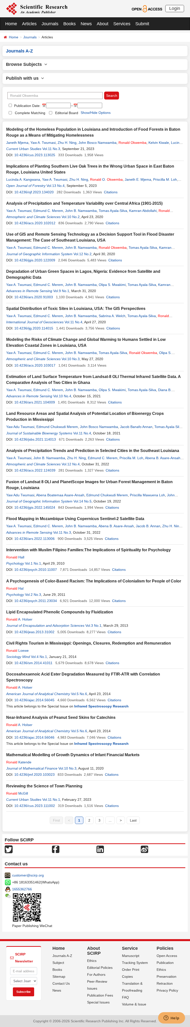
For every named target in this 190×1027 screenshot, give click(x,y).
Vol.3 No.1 (93, 625)
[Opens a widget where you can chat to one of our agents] (171, 1018)
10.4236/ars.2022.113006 (34, 539)
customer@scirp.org (28, 875)
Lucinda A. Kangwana (23, 179)
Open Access (167, 956)
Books (69, 23)
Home (11, 23)
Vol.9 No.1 (61, 291)
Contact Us (61, 983)
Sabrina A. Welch (112, 316)
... (110, 820)
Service (130, 948)
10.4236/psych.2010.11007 (35, 570)
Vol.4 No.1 (39, 657)
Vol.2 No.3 (33, 595)
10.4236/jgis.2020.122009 (34, 260)
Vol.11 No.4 (73, 322)
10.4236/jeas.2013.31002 (34, 632)
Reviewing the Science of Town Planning (44, 786)
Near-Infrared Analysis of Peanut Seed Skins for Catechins (61, 717)
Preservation (166, 976)
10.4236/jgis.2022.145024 (34, 507)
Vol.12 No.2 (82, 254)
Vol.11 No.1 (51, 800)
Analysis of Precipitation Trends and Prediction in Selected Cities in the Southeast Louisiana (92, 451)
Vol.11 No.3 (51, 149)
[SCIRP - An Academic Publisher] (37, 8)
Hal (15, 588)
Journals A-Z (62, 956)
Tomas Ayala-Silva (113, 211)
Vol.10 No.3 (71, 359)
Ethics (91, 961)
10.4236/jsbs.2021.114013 (35, 439)
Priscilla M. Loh (165, 179)
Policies (165, 948)
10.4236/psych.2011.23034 (35, 601)
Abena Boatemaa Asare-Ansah (60, 495)
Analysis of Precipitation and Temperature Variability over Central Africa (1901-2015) (84, 203)
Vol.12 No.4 (71, 464)
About (102, 23)
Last (133, 820)
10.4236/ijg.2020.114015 (33, 328)
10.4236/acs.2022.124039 (34, 470)
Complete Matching (30, 113)
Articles (29, 23)
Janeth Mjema (17, 143)
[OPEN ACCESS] (146, 8)
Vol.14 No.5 (82, 501)
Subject (58, 963)
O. (106, 179)
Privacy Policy (167, 990)
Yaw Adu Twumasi (20, 427)
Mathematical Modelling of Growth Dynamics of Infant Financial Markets (73, 755)
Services (121, 23)
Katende (18, 762)
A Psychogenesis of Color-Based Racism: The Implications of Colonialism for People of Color (93, 581)
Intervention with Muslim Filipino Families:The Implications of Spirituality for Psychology (88, 550)
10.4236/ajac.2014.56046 (34, 737)
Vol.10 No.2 (71, 217)
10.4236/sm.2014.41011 (33, 663)
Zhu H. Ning (67, 143)
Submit (142, 23)
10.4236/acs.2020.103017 (34, 365)
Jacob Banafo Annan (136, 427)
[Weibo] (144, 849)
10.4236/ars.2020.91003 (33, 297)
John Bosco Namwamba (97, 143)
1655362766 (22, 889)
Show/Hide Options (96, 113)
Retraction (165, 983)
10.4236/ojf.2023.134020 (34, 192)
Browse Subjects (25, 64)
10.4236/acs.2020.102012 (34, 223)
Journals (50, 23)
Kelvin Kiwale (158, 143)
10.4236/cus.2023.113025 (34, 155)
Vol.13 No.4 (56, 186)
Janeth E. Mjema (138, 179)
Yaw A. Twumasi (43, 143)
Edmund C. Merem (48, 211)
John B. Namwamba (81, 211)
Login (174, 8)
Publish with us (23, 78)
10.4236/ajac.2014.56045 (34, 700)
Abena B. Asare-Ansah (162, 458)
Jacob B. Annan (148, 526)
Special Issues (98, 1002)
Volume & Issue (134, 1004)
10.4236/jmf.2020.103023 (34, 775)
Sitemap (58, 976)
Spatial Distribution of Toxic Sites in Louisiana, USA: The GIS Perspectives (75, 308)
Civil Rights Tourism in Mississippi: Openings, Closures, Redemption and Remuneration (88, 643)
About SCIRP (94, 951)
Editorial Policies (100, 968)
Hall (15, 557)
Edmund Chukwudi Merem (57, 427)
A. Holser (19, 619)
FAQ (125, 997)
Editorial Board (66, 113)
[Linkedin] (100, 849)
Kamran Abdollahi (143, 211)
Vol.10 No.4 (62, 396)
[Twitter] (9, 849)
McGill (17, 793)
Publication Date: (27, 106)
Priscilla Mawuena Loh (147, 495)
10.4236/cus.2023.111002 (34, 806)
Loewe (17, 650)
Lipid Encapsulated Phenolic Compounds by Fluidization (59, 612)
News (86, 23)
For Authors (96, 975)
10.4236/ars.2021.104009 (34, 402)
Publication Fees (100, 995)
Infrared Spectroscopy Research (101, 706)
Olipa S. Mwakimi (112, 285)
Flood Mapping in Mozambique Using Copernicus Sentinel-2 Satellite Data (75, 519)
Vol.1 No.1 (33, 563)
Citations (111, 192)
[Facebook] (55, 849)
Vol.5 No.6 (79, 694)
